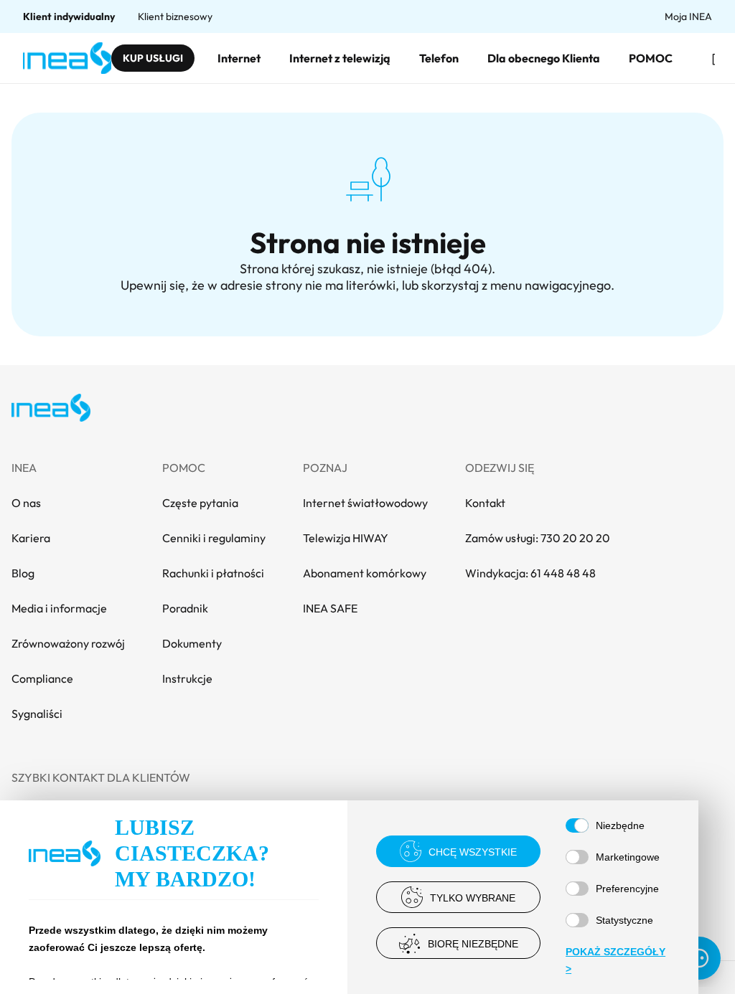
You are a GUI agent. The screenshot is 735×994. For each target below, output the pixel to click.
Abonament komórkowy (364, 573)
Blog (22, 573)
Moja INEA (688, 16)
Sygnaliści (36, 713)
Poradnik (185, 608)
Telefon (439, 58)
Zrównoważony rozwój (68, 643)
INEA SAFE (330, 608)
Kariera (30, 538)
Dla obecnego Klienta (543, 58)
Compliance (42, 678)
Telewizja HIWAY (345, 538)
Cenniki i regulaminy (214, 538)
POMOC (651, 58)
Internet (239, 58)
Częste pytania (200, 503)
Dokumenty (192, 643)
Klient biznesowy (175, 16)
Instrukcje (187, 678)
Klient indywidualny (69, 16)
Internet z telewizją (339, 58)
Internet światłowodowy (365, 503)
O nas (26, 503)
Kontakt (485, 503)
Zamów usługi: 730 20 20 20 (537, 538)
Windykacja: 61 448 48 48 (530, 573)
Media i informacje (59, 608)
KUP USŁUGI (153, 58)
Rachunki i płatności (213, 573)
